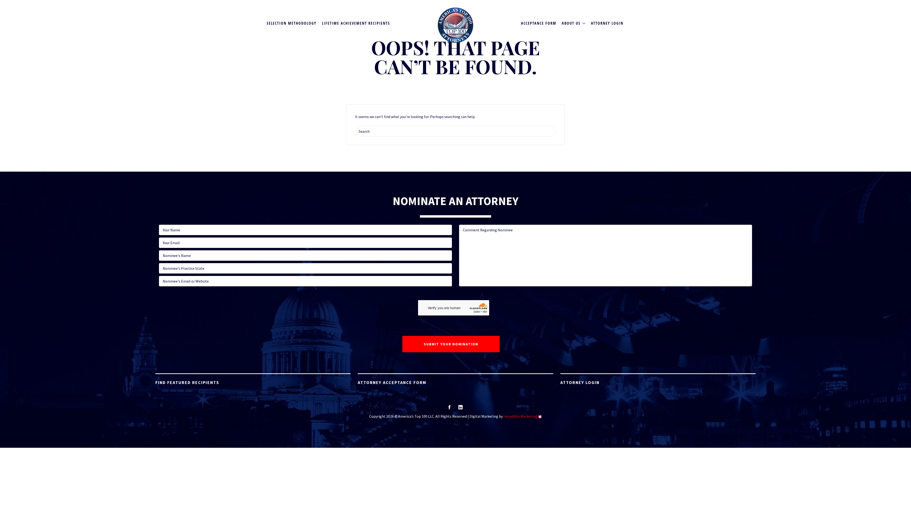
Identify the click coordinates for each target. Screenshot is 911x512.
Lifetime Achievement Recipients (356, 23)
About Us (571, 23)
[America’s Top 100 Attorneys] (455, 25)
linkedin (460, 408)
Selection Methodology (291, 23)
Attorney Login (607, 23)
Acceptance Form (538, 23)
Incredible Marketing (520, 416)
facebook (449, 408)
